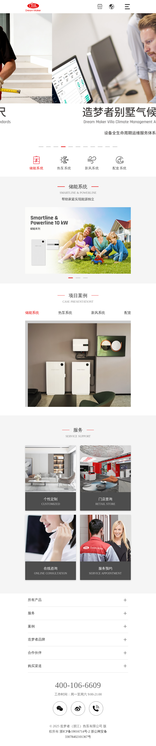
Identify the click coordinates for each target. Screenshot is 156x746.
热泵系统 (64, 168)
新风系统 (92, 168)
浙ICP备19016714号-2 (75, 731)
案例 (31, 626)
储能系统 (36, 168)
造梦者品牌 (36, 639)
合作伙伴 (35, 653)
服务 (31, 613)
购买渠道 (35, 666)
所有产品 (35, 600)
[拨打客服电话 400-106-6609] (96, 708)
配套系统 (120, 168)
